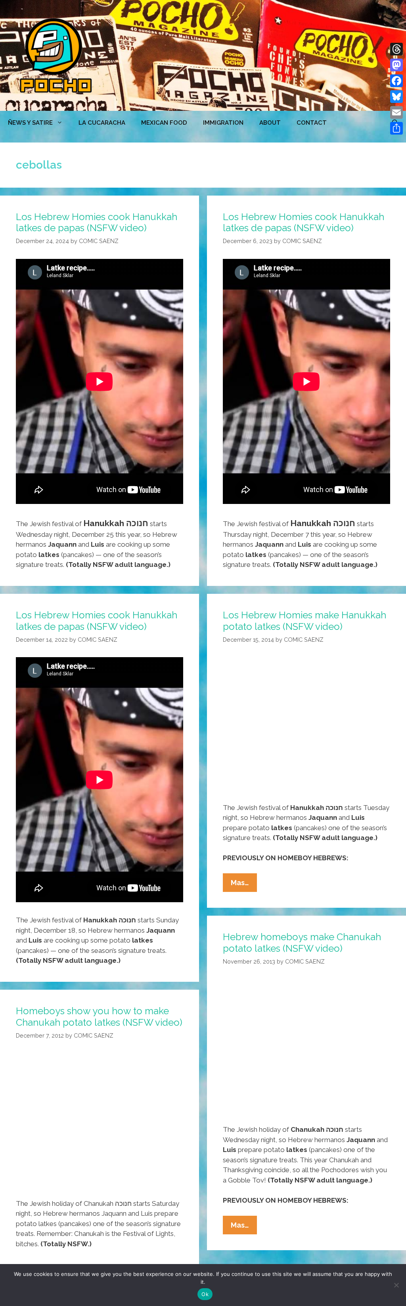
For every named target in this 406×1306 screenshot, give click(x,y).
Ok (205, 1294)
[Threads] (396, 49)
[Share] (396, 128)
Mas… (244, 885)
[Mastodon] (396, 65)
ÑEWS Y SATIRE (30, 122)
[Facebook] (396, 81)
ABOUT (270, 122)
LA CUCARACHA (102, 122)
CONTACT (312, 122)
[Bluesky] (396, 97)
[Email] (396, 112)
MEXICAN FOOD (164, 122)
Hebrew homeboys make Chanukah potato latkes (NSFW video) (302, 942)
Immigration (223, 122)
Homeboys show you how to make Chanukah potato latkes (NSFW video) (99, 1016)
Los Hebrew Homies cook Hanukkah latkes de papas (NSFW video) (96, 222)
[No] (396, 1285)
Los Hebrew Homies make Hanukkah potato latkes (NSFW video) (304, 620)
